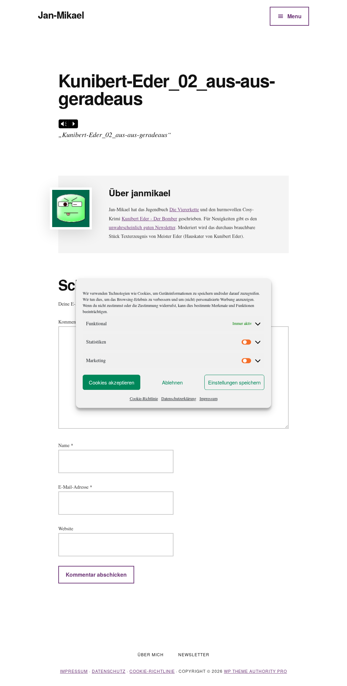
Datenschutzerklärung (178, 398)
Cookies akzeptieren (111, 382)
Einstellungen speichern (234, 382)
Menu (294, 16)
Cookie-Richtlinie (144, 398)
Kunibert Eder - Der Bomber (149, 218)
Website (65, 528)
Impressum (209, 398)
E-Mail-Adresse (75, 487)
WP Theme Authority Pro (255, 671)
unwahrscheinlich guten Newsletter (142, 227)
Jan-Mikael (61, 15)
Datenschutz (109, 671)
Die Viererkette (184, 209)
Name (65, 445)
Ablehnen (172, 382)
